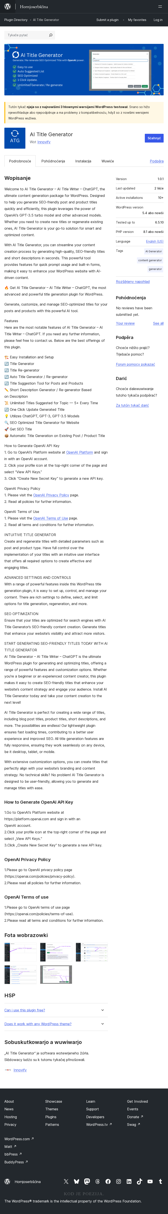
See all (158, 323)
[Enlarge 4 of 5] (30, 971)
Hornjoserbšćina (28, 1182)
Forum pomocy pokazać (135, 364)
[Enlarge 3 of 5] (102, 948)
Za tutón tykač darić (132, 405)
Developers (95, 1117)
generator (155, 269)
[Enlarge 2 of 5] (66, 948)
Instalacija (83, 161)
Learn (90, 1101)
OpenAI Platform (79, 452)
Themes (51, 1109)
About (9, 1101)
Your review (125, 323)
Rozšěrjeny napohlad (133, 281)
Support (92, 1109)
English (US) (155, 241)
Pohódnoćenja (53, 161)
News (9, 1109)
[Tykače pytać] (50, 35)
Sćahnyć (154, 138)
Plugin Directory (16, 20)
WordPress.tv (99, 1124)
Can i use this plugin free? (24, 1010)
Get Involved (137, 1101)
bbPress (13, 1154)
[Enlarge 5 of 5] (66, 971)
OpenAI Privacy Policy (51, 495)
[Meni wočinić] (161, 6)
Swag (133, 1124)
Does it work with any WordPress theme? (38, 1024)
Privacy (10, 1124)
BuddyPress (16, 1162)
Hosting (10, 1117)
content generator (150, 260)
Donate (135, 1117)
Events (132, 1109)
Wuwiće (108, 161)
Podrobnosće (20, 161)
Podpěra (157, 161)
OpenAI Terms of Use (50, 518)
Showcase (53, 1101)
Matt (10, 1146)
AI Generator (153, 251)
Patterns (52, 1124)
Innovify (44, 142)
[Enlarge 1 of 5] (30, 948)
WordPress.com (19, 1139)
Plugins (50, 1117)
